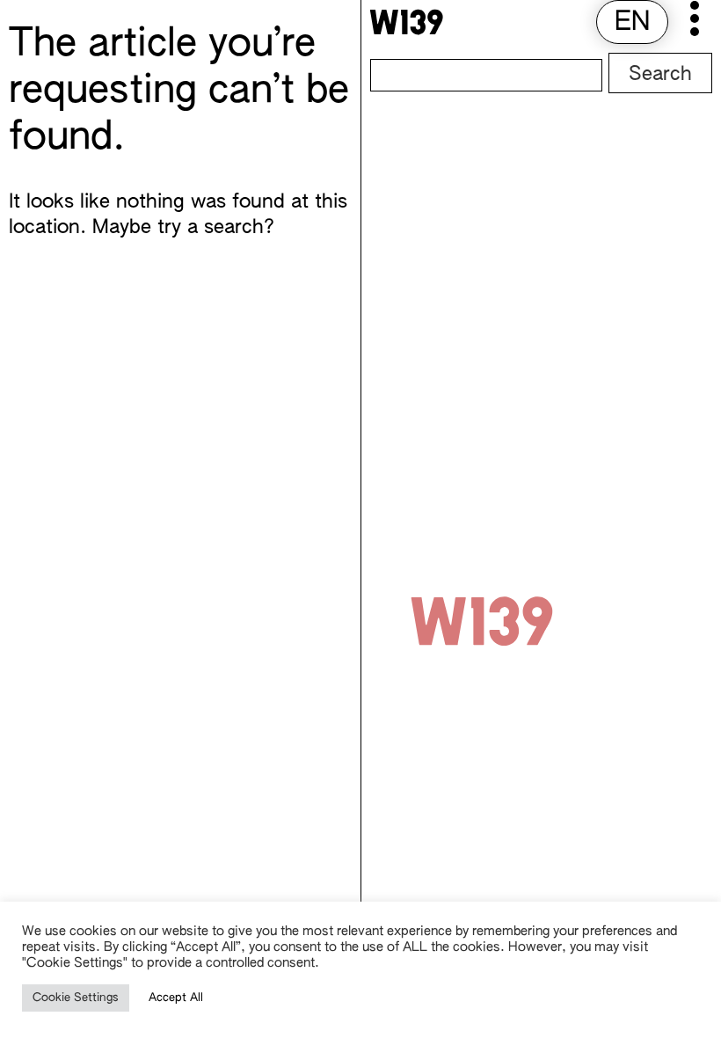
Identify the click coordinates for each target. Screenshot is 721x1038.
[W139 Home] (406, 22)
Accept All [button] (176, 998)
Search (660, 74)
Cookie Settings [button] (76, 998)
